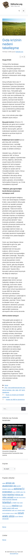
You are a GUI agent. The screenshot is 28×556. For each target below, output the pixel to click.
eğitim (21, 492)
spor (23, 510)
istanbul (6, 502)
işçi (12, 502)
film (24, 492)
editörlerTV (19, 488)
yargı (15, 513)
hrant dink (16, 497)
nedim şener (6, 508)
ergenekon (7, 492)
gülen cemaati (7, 497)
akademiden (7, 486)
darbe (9, 489)
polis (12, 508)
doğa (12, 489)
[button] (19, 10)
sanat (16, 508)
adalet (3, 483)
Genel (6, 385)
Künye (4, 527)
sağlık (13, 510)
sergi (16, 510)
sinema (20, 510)
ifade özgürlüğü (6, 499)
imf (20, 390)
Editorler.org (16, 4)
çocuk (16, 516)
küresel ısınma (8, 506)
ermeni (14, 492)
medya (15, 505)
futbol (4, 495)
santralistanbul (6, 510)
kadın (15, 502)
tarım (23, 390)
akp (14, 486)
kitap (18, 502)
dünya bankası (7, 390)
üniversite (5, 518)
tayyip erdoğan (6, 513)
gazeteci (11, 494)
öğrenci (20, 516)
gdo (13, 390)
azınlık (19, 486)
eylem (18, 492)
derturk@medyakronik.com (16, 387)
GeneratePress (14, 553)
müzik (20, 506)
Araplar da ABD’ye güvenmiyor (15, 399)
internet (14, 499)
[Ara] (23, 409)
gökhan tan (19, 495)
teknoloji (12, 513)
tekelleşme (5, 392)
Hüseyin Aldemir (22, 497)
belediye (4, 489)
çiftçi (5, 387)
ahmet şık (10, 483)
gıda (16, 390)
